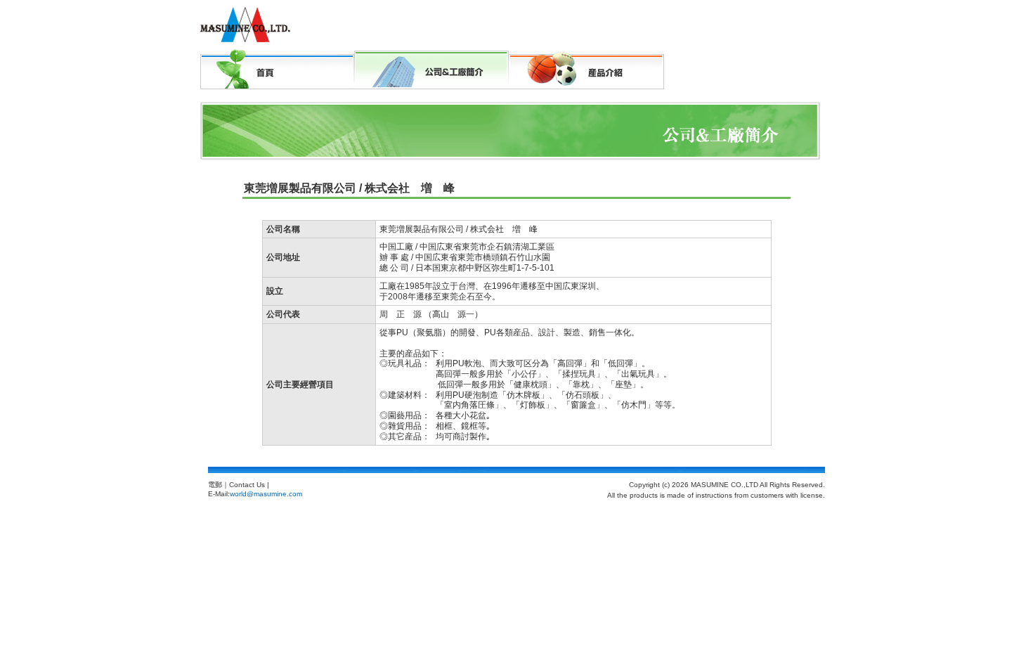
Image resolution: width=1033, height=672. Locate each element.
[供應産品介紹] (586, 69)
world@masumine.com (266, 494)
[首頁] (277, 69)
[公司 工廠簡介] (431, 54)
